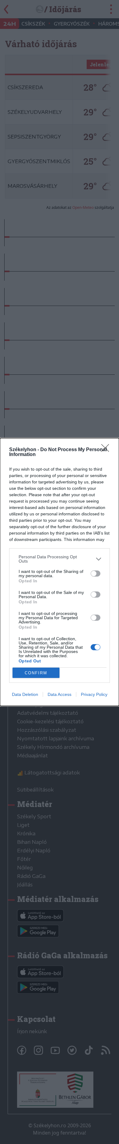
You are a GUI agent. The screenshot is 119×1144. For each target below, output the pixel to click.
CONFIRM (36, 673)
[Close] (107, 450)
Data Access (59, 694)
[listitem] (59, 559)
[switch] (95, 573)
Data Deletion (25, 694)
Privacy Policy (94, 694)
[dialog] (59, 572)
